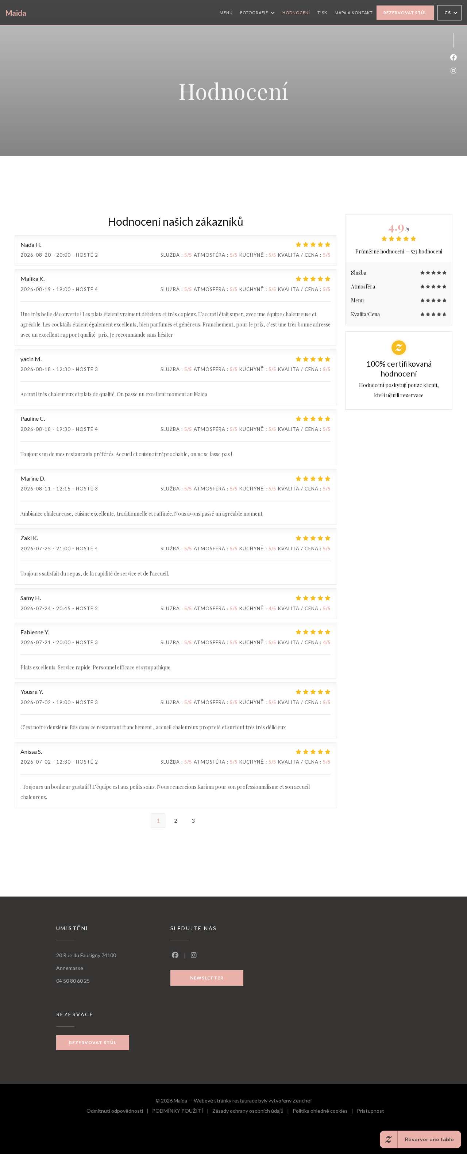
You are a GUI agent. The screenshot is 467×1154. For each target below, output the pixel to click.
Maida (15, 12)
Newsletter (207, 978)
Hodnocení (296, 12)
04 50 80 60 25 (73, 981)
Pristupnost (370, 1112)
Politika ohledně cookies (325, 1112)
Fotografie (254, 12)
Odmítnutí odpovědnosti (119, 1112)
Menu (226, 12)
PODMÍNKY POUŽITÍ (182, 1112)
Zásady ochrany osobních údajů (252, 1112)
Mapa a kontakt (354, 12)
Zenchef (302, 1100)
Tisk (322, 12)
